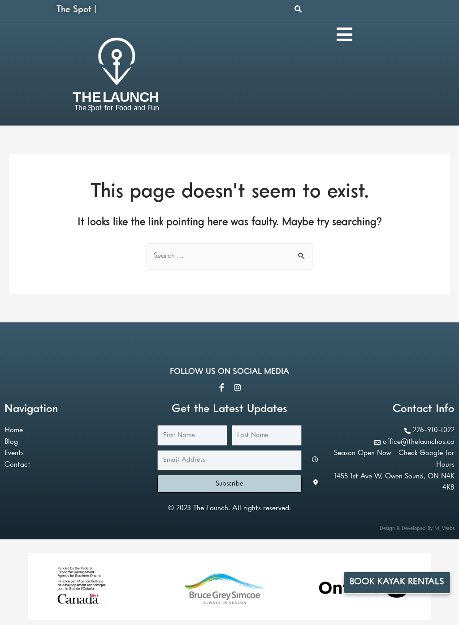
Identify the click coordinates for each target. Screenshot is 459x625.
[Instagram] (238, 387)
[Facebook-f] (221, 387)
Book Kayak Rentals (397, 581)
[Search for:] (229, 256)
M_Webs (444, 528)
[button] (298, 9)
